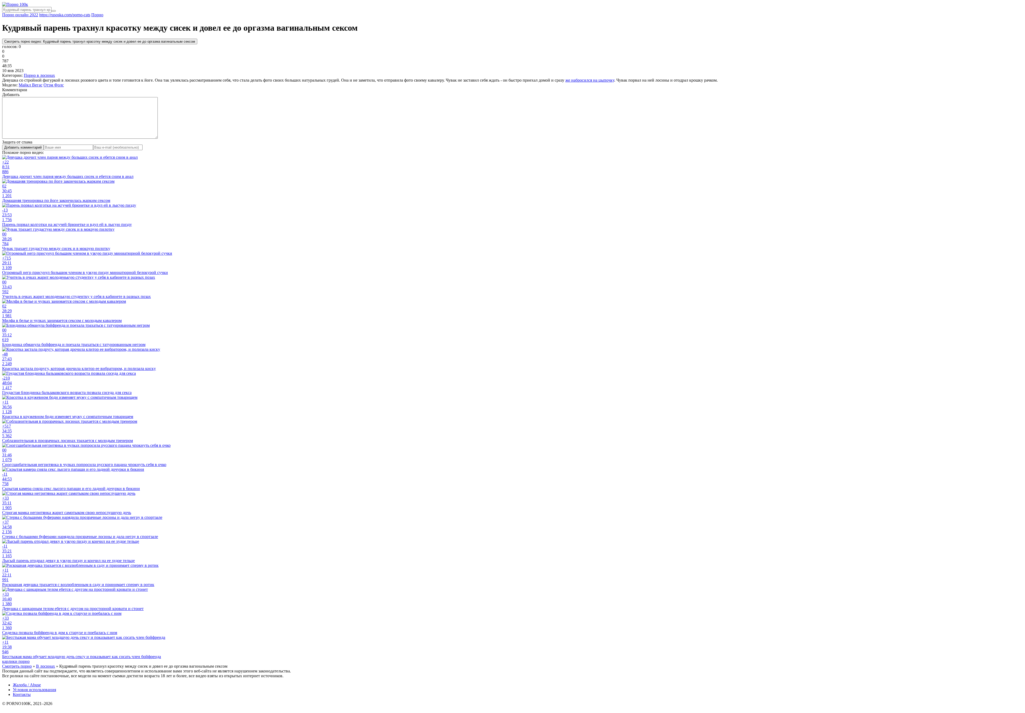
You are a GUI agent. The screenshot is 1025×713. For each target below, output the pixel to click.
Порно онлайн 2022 (20, 15)
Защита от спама (17, 142)
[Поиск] (54, 11)
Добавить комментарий (23, 147)
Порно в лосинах (39, 75)
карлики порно (16, 661)
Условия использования (34, 689)
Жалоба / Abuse (27, 685)
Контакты (22, 694)
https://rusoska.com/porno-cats (64, 15)
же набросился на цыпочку (589, 80)
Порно (97, 15)
